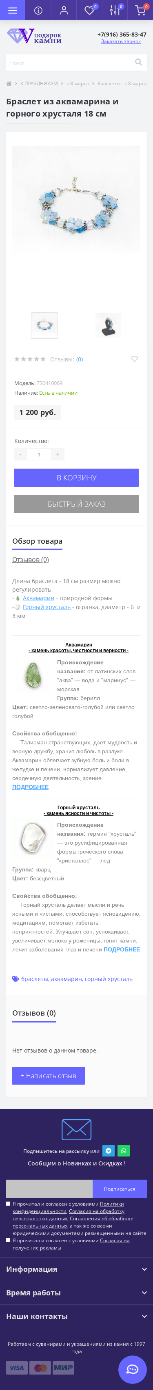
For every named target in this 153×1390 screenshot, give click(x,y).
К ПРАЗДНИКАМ (39, 83)
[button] (63, 10)
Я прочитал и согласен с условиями (71, 1244)
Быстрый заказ (77, 504)
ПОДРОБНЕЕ (30, 787)
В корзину (77, 477)
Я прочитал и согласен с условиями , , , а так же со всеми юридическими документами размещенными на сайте (79, 1218)
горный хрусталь (109, 979)
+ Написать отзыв (48, 1075)
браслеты (34, 979)
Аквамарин (38, 598)
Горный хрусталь (47, 607)
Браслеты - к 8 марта (122, 83)
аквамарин (66, 979)
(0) (79, 359)
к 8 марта (78, 83)
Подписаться (119, 1188)
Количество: (31, 441)
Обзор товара (37, 541)
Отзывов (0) (30, 559)
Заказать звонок (121, 41)
